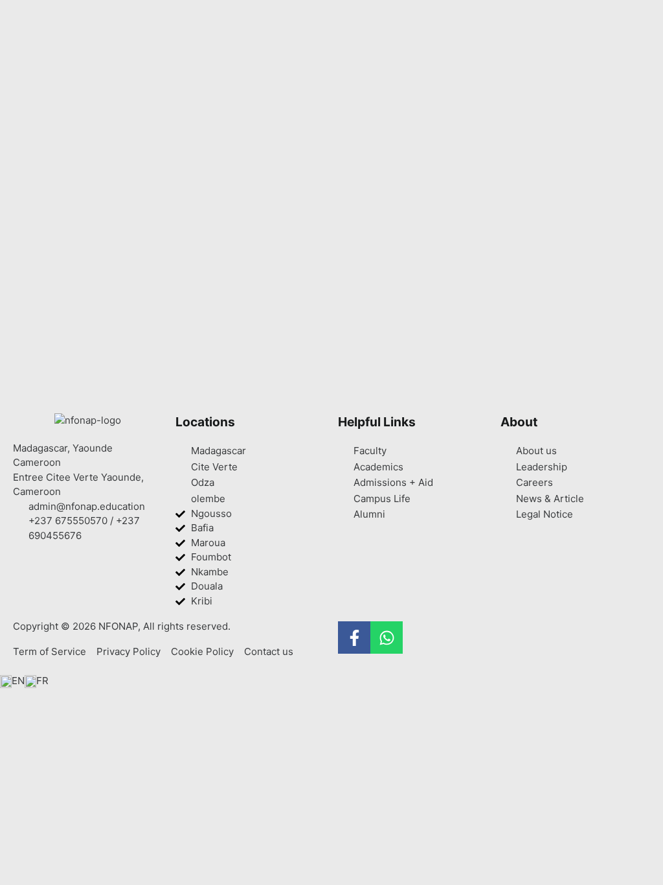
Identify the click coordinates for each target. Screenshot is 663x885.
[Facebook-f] (354, 637)
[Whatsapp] (386, 637)
